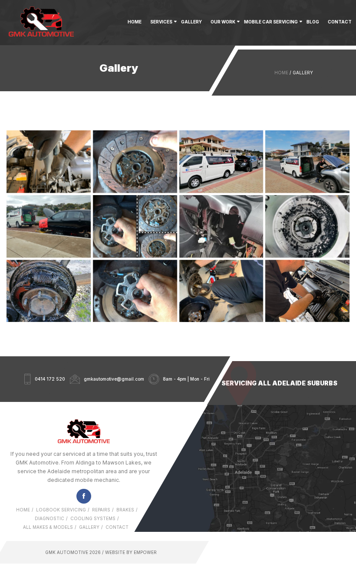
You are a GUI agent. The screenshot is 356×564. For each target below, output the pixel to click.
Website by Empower (130, 552)
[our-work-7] (135, 291)
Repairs (101, 509)
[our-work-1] (307, 161)
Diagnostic (49, 518)
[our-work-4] (221, 226)
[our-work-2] (49, 226)
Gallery (191, 21)
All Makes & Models (48, 527)
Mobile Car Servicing (271, 21)
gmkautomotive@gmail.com (114, 379)
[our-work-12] (221, 161)
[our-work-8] (221, 291)
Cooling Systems (92, 518)
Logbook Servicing (61, 509)
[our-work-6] (49, 291)
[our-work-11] (135, 161)
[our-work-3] (135, 226)
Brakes (125, 509)
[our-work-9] (307, 291)
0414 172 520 (50, 379)
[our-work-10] (49, 161)
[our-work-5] (307, 226)
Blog (313, 21)
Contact (340, 21)
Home (135, 21)
